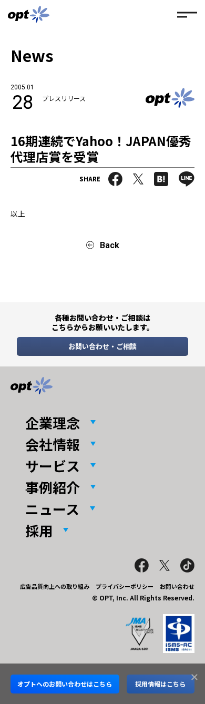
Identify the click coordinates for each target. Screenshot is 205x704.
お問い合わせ (177, 586)
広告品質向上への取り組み (54, 586)
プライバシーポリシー (124, 586)
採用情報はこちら (160, 683)
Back (109, 245)
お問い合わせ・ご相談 (102, 346)
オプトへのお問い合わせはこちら (64, 683)
